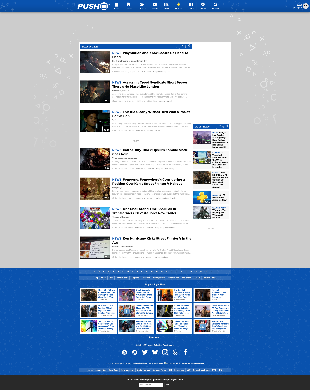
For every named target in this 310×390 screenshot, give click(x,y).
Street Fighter (164, 198)
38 (107, 130)
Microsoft (161, 72)
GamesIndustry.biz (201, 370)
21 (108, 198)
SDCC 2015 (141, 72)
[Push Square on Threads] (175, 352)
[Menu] (4, 6)
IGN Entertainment (140, 363)
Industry (150, 131)
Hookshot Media (118, 363)
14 (108, 168)
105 (208, 217)
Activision (150, 169)
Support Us (135, 278)
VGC (188, 370)
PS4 (154, 72)
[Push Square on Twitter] (144, 352)
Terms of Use (173, 278)
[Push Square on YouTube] (134, 352)
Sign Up (299, 8)
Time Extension (127, 370)
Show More (154, 337)
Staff (111, 278)
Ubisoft (150, 101)
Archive (196, 278)
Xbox (168, 72)
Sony (149, 72)
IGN (170, 370)
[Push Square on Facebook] (185, 352)
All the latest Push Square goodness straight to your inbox (155, 379)
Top (96, 278)
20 (107, 227)
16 (208, 182)
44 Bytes (159, 363)
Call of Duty (169, 169)
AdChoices (171, 363)
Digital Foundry (143, 370)
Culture (157, 131)
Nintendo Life (100, 370)
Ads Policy (186, 278)
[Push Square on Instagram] (165, 352)
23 (208, 162)
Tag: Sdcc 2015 (90, 47)
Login (293, 8)
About (103, 278)
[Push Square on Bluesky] (155, 352)
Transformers (169, 228)
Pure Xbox (113, 370)
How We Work (122, 278)
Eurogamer (179, 370)
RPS (220, 370)
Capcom (150, 198)
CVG (214, 370)
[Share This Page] (286, 6)
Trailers (174, 198)
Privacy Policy (158, 278)
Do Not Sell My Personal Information (190, 363)
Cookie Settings (209, 278)
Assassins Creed (165, 101)
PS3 (161, 169)
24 (208, 142)
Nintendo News (159, 370)
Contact (146, 278)
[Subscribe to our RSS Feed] (124, 352)
